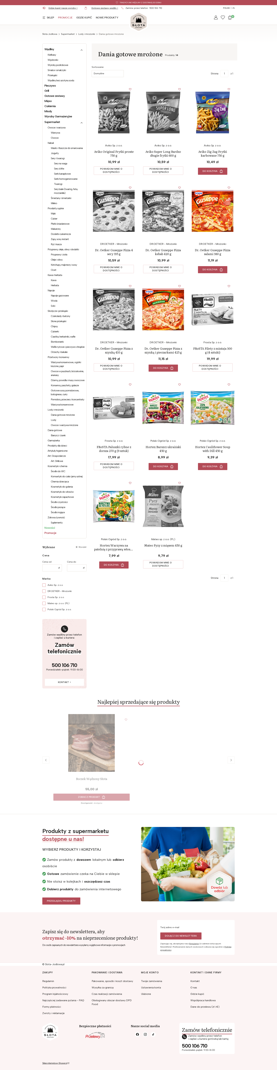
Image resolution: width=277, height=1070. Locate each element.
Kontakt (195, 981)
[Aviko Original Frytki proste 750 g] (114, 112)
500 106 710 (156, 8)
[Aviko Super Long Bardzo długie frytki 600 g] (163, 112)
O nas (193, 987)
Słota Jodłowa (49, 34)
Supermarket (68, 34)
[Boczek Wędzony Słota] (91, 743)
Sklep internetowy (54, 1063)
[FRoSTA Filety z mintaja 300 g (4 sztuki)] (213, 309)
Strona (214, 73)
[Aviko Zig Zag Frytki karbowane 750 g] (213, 112)
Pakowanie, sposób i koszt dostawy (112, 981)
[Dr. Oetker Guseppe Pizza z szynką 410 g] (114, 309)
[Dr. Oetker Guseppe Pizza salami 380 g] (213, 211)
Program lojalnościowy (55, 993)
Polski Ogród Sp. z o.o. (59, 609)
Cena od (46, 561)
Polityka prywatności (54, 987)
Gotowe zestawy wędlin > (104, 8)
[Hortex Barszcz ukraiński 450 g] (163, 408)
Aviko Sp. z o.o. (55, 585)
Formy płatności (51, 1006)
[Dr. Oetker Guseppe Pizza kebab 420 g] (163, 211)
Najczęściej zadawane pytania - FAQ (63, 1000)
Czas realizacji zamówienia (107, 993)
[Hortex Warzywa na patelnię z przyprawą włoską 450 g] (114, 506)
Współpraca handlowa (203, 1000)
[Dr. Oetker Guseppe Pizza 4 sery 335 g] (114, 211)
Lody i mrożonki (86, 34)
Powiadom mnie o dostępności (111, 170)
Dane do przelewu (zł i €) (204, 1006)
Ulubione (146, 993)
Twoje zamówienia (151, 981)
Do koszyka (210, 171)
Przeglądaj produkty (61, 901)
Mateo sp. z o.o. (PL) (58, 603)
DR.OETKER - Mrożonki (60, 591)
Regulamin (194, 944)
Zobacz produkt (89, 797)
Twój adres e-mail (169, 927)
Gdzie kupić (197, 993)
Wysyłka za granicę (103, 987)
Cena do (71, 561)
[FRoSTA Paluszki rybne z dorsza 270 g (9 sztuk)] (114, 408)
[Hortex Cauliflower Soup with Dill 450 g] (213, 408)
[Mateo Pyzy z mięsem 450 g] (163, 506)
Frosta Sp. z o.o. (56, 597)
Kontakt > (64, 682)
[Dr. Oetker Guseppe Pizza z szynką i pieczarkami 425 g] (163, 309)
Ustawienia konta (151, 987)
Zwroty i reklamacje (53, 1013)
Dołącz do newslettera (181, 936)
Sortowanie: (98, 67)
